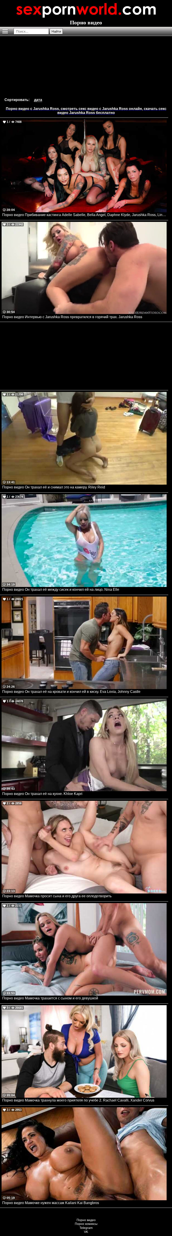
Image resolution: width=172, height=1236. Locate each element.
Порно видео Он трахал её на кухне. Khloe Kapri (42, 794)
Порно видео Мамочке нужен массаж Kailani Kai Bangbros (50, 1203)
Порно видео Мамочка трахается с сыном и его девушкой (50, 998)
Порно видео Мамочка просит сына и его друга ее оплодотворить (57, 896)
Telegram (86, 1228)
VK (86, 1232)
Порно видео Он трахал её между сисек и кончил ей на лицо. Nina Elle (60, 589)
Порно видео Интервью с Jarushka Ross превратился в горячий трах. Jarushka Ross (72, 317)
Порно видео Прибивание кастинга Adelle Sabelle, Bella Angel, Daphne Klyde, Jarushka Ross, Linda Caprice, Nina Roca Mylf (84, 215)
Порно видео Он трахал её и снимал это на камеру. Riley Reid (53, 487)
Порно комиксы (86, 1223)
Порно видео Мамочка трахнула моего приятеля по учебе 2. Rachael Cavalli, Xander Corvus (78, 1100)
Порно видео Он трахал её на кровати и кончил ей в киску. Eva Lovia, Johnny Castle (71, 692)
